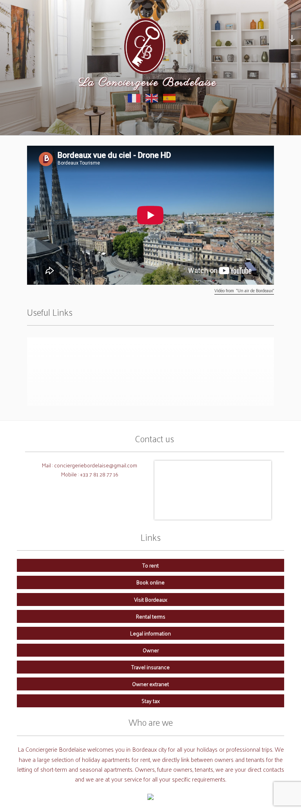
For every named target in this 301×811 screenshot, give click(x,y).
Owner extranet (150, 684)
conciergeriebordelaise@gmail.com (95, 465)
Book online (150, 582)
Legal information (150, 633)
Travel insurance (150, 667)
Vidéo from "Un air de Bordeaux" (244, 290)
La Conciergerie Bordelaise (147, 82)
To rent (150, 565)
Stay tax (150, 701)
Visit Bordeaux (150, 599)
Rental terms (150, 616)
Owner (151, 650)
